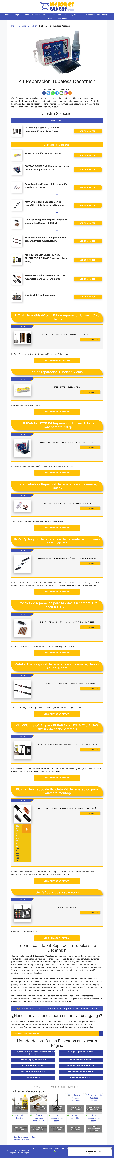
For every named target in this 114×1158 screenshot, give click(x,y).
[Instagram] (66, 93)
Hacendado (90, 15)
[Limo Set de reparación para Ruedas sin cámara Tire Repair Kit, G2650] (22, 628)
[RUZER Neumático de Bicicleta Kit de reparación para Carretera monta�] (22, 814)
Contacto (36, 1149)
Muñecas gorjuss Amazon (33, 1060)
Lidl (65, 15)
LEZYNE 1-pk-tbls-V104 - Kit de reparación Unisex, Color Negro (67, 334)
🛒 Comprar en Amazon (90, 339)
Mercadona (62, 18)
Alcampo (46, 15)
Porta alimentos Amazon (33, 1065)
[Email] (61, 93)
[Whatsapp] (53, 93)
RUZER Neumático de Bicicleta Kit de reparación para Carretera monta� (67, 808)
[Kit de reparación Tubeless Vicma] (22, 390)
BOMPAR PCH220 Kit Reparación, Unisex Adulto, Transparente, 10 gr (67, 442)
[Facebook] (44, 93)
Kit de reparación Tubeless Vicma (67, 387)
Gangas (17, 15)
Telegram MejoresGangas (19, 1153)
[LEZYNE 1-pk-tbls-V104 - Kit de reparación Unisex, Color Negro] (22, 337)
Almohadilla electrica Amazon (80, 1065)
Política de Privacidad (51, 1149)
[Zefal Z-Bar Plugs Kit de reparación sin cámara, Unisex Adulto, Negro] (22, 689)
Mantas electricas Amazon (80, 1071)
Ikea (82, 15)
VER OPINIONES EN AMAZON (57, 360)
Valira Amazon (33, 1077)
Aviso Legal (66, 1149)
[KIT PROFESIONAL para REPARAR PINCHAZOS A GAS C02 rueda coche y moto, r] (22, 750)
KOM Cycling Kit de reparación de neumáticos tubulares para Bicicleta (67, 558)
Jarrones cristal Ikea (21, 1139)
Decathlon (52, 18)
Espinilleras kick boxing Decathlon (26, 1137)
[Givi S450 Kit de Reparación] (22, 913)
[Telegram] (57, 93)
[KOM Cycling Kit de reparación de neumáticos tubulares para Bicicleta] (22, 564)
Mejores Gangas (18, 26)
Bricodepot (36, 15)
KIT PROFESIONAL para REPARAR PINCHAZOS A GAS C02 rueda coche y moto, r (67, 744)
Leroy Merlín (73, 15)
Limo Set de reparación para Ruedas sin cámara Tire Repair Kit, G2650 (67, 622)
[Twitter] (48, 93)
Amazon (8, 15)
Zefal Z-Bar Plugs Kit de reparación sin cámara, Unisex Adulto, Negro (67, 683)
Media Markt (56, 15)
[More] (70, 93)
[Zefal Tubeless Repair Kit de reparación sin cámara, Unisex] (22, 506)
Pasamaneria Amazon (80, 1077)
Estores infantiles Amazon (33, 1071)
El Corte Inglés (103, 15)
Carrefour (26, 15)
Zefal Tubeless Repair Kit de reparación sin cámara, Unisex (67, 503)
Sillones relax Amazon (80, 1060)
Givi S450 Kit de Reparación (67, 907)
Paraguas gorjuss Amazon (80, 1052)
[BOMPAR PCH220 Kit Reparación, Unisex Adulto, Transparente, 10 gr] (22, 448)
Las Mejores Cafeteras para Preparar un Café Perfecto (33, 1053)
